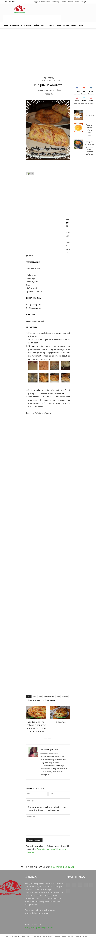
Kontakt (63, 2)
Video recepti (26, 25)
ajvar (34, 696)
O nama (70, 2)
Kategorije (14, 25)
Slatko (43, 25)
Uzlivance (60, 722)
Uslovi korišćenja (82, 936)
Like (77, 88)
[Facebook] (68, 885)
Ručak (36, 25)
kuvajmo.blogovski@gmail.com (39, 927)
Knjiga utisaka (47, 936)
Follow (84, 88)
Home (6, 25)
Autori (77, 2)
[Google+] (74, 885)
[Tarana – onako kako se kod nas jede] (78, 127)
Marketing (55, 2)
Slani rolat (90, 116)
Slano (51, 25)
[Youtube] (68, 891)
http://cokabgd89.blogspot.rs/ (49, 753)
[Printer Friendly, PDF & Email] (30, 174)
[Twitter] (91, 885)
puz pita (65, 696)
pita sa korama (49, 696)
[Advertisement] (32, 18)
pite (58, 696)
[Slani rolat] (78, 115)
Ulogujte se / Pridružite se (41, 2)
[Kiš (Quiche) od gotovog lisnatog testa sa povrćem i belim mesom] (36, 712)
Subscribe (92, 97)
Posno (58, 25)
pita (40, 696)
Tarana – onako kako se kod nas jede (89, 130)
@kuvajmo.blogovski (63, 867)
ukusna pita (51, 700)
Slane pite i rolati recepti (48, 80)
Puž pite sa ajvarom (33, 700)
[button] (91, 25)
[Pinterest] (86, 885)
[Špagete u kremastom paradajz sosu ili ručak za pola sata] (78, 144)
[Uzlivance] (60, 712)
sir (43, 700)
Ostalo (66, 25)
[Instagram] (80, 885)
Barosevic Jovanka (47, 90)
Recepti (83, 2)
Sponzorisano (77, 25)
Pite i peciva (48, 78)
